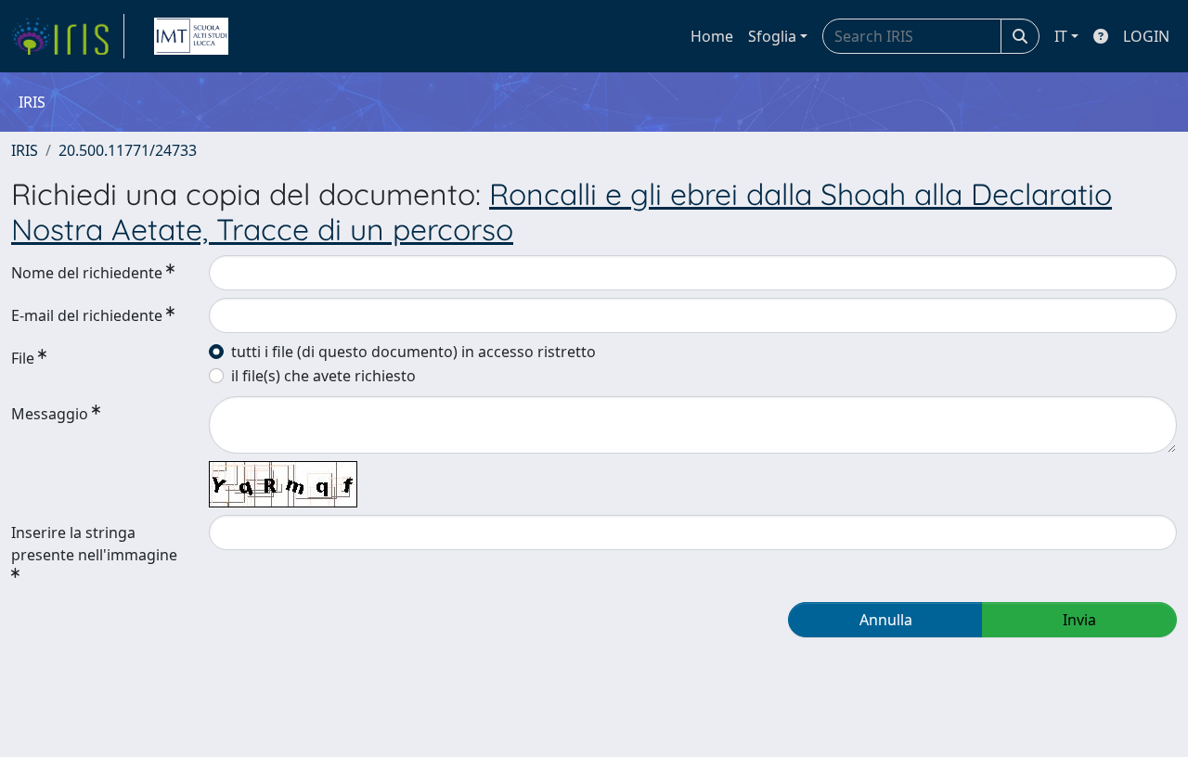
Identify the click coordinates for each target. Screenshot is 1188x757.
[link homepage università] (191, 36)
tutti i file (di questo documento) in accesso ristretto (413, 351)
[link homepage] (67, 36)
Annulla (885, 619)
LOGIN (1146, 36)
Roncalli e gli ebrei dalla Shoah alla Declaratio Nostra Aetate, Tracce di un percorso (561, 211)
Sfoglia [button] (772, 36)
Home (712, 36)
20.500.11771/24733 (127, 150)
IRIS (24, 150)
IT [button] (1060, 36)
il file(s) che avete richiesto (323, 376)
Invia (1079, 619)
